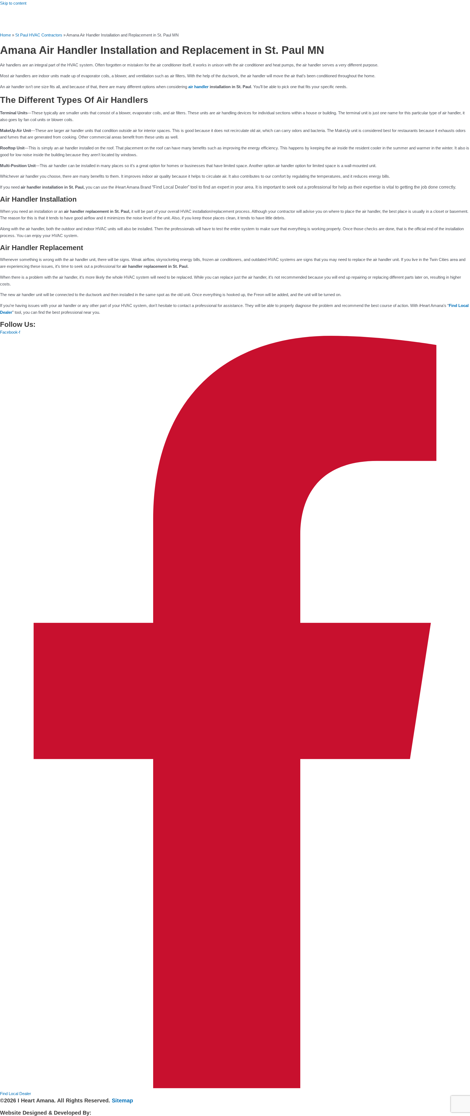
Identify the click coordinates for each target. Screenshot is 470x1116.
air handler (198, 86)
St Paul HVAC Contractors (38, 35)
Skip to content (13, 3)
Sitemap (122, 1100)
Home (5, 35)
